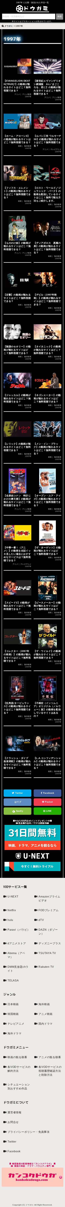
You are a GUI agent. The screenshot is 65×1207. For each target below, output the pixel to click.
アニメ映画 (45, 1014)
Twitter (18, 793)
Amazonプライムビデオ (49, 898)
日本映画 (13, 1004)
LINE (48, 811)
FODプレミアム (48, 910)
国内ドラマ (45, 1023)
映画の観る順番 (17, 1057)
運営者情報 (15, 1112)
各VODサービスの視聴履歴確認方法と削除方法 (50, 1071)
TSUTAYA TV (47, 953)
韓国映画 (13, 1014)
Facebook (48, 793)
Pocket (48, 802)
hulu (10, 920)
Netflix (12, 910)
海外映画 (44, 1004)
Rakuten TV (46, 966)
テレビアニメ (16, 1023)
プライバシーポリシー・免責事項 (29, 1131)
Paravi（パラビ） (19, 929)
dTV (41, 920)
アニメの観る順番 (49, 1057)
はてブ (17, 802)
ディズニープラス (49, 943)
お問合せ (13, 1122)
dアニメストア (17, 943)
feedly (19, 811)
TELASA (13, 980)
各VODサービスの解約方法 (19, 1069)
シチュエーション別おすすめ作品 (19, 1086)
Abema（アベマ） (16, 955)
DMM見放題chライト (18, 968)
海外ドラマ (15, 1033)
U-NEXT (13, 896)
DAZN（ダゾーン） (48, 931)
